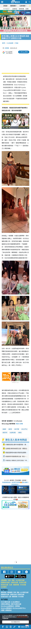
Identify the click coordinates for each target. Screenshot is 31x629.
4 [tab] (17, 10)
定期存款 (28, 9)
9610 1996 (19, 424)
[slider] (15, 127)
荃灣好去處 (22, 582)
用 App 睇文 (24, 52)
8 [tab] (13, 13)
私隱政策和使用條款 (22, 617)
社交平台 (24, 429)
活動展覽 (4, 580)
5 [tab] (18, 10)
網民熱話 (3, 592)
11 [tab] (18, 13)
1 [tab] (11, 10)
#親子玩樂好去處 (16, 604)
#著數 (2, 610)
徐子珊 (17, 429)
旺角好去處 (4, 584)
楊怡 (20, 432)
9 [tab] (15, 13)
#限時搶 (17, 606)
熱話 (16, 43)
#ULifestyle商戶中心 (19, 608)
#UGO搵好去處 (5, 602)
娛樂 (4, 429)
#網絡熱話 (8, 610)
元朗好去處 (14, 582)
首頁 (3, 43)
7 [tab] (11, 13)
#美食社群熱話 (5, 604)
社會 (10, 584)
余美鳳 (7, 48)
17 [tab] (19, 15)
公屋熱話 (14, 9)
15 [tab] (16, 15)
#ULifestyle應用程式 (7, 606)
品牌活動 (13, 432)
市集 (9, 580)
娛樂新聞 (21, 9)
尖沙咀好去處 (20, 580)
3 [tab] (15, 10)
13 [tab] (12, 15)
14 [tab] (14, 15)
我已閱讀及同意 (15, 622)
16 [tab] (18, 15)
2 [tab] (13, 10)
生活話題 (10, 43)
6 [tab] (20, 10)
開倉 (13, 580)
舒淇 (10, 429)
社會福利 (4, 587)
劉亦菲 (5, 432)
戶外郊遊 (23, 584)
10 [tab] (17, 13)
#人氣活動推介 (15, 602)
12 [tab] (20, 13)
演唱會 (5, 6)
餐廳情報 (16, 584)
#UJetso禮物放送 (6, 608)
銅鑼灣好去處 (5, 582)
